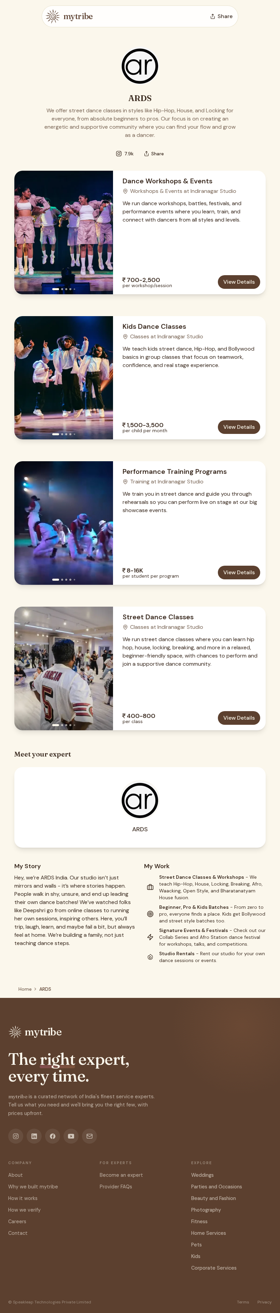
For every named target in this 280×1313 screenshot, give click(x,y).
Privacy (264, 1302)
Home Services (208, 1233)
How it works (23, 1198)
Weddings (202, 1175)
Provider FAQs (116, 1187)
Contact (18, 1233)
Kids (195, 1256)
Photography (206, 1210)
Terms (243, 1302)
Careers (17, 1221)
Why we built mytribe (33, 1187)
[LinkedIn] (34, 1136)
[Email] (89, 1136)
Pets (196, 1245)
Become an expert (121, 1175)
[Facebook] (52, 1136)
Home (25, 989)
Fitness (199, 1221)
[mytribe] (53, 16)
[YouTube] (71, 1136)
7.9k (129, 154)
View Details (239, 281)
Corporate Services (214, 1268)
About (15, 1175)
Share (157, 154)
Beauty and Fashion (213, 1198)
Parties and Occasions (216, 1187)
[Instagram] (15, 1136)
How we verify (24, 1210)
